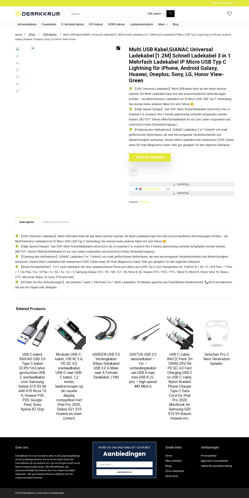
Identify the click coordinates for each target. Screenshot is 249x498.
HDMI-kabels (116, 24)
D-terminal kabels (72, 24)
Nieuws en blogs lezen (223, 3)
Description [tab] (27, 222)
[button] (118, 48)
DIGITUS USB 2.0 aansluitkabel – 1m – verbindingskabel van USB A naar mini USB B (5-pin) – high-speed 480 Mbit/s (143, 370)
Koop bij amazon (150, 157)
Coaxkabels (49, 24)
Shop (32, 34)
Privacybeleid (208, 455)
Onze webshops (174, 471)
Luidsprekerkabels (141, 24)
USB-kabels (50, 34)
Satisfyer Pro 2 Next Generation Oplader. (216, 359)
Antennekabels (27, 24)
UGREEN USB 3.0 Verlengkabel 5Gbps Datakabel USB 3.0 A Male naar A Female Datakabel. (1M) (106, 365)
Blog (175, 24)
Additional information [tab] (56, 222)
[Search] (170, 13)
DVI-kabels (96, 24)
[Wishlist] (229, 13)
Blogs (168, 465)
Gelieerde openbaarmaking (216, 465)
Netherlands (152, 189)
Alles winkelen (173, 460)
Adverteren (171, 476)
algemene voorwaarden (214, 460)
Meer (161, 24)
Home (18, 34)
